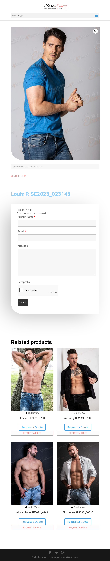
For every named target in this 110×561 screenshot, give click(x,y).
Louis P (15, 176)
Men (21, 166)
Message (23, 245)
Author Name (26, 216)
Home (15, 166)
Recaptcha (24, 282)
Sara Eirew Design (70, 557)
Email (22, 231)
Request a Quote (32, 427)
